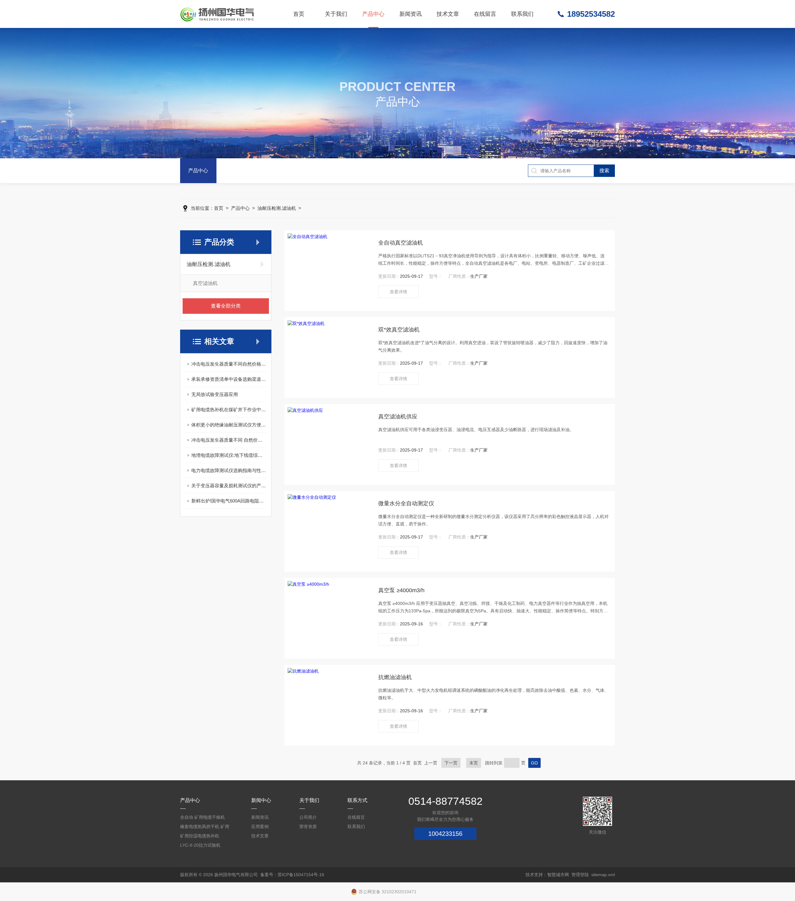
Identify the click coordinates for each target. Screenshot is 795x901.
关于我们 (336, 14)
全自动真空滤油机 (400, 243)
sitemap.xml (603, 874)
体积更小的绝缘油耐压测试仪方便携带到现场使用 (228, 424)
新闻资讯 (410, 14)
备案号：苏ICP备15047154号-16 (292, 874)
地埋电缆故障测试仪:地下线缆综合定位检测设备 (228, 455)
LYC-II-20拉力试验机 (200, 845)
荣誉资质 (308, 826)
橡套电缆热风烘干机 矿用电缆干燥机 (204, 827)
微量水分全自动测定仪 (406, 503)
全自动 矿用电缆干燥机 (202, 817)
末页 (473, 762)
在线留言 (485, 14)
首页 (298, 14)
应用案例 (260, 826)
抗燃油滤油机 (395, 677)
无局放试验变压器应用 (214, 394)
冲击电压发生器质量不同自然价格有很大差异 (228, 364)
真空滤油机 (205, 283)
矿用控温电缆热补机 (199, 835)
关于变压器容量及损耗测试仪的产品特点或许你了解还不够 (228, 485)
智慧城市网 (558, 874)
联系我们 (522, 14)
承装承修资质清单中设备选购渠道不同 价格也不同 (228, 379)
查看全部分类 (226, 306)
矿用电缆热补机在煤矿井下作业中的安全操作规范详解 (228, 409)
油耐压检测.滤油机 (276, 208)
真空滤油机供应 (397, 416)
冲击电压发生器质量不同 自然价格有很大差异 (228, 440)
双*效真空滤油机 (399, 330)
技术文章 (448, 14)
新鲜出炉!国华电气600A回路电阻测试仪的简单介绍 (228, 500)
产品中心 (373, 14)
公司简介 (308, 817)
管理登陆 (580, 874)
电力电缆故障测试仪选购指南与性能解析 (228, 470)
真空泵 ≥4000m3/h (401, 590)
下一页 (450, 762)
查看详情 (398, 291)
